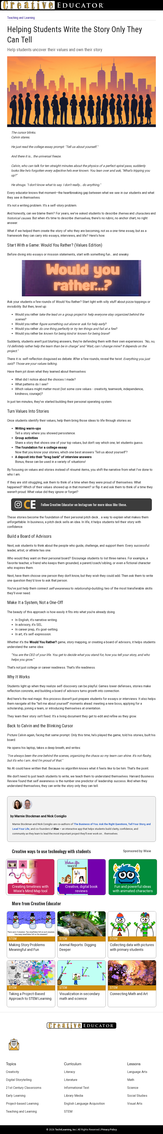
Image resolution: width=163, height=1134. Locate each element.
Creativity (12, 1072)
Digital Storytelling (19, 1080)
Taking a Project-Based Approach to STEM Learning (30, 996)
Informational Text (76, 1088)
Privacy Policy (109, 1129)
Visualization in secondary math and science (79, 996)
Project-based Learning (22, 1103)
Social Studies (137, 1096)
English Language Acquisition (84, 1103)
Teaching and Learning (21, 18)
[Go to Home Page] (54, 5)
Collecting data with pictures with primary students (132, 947)
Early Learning (15, 1096)
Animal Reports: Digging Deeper (77, 947)
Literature (70, 1080)
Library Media (73, 1096)
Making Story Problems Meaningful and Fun (27, 947)
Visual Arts (134, 1103)
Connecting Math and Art (129, 994)
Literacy (69, 1072)
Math (130, 1080)
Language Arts (137, 1072)
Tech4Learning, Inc (65, 1129)
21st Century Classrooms (23, 1088)
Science (132, 1088)
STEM (12, 939)
